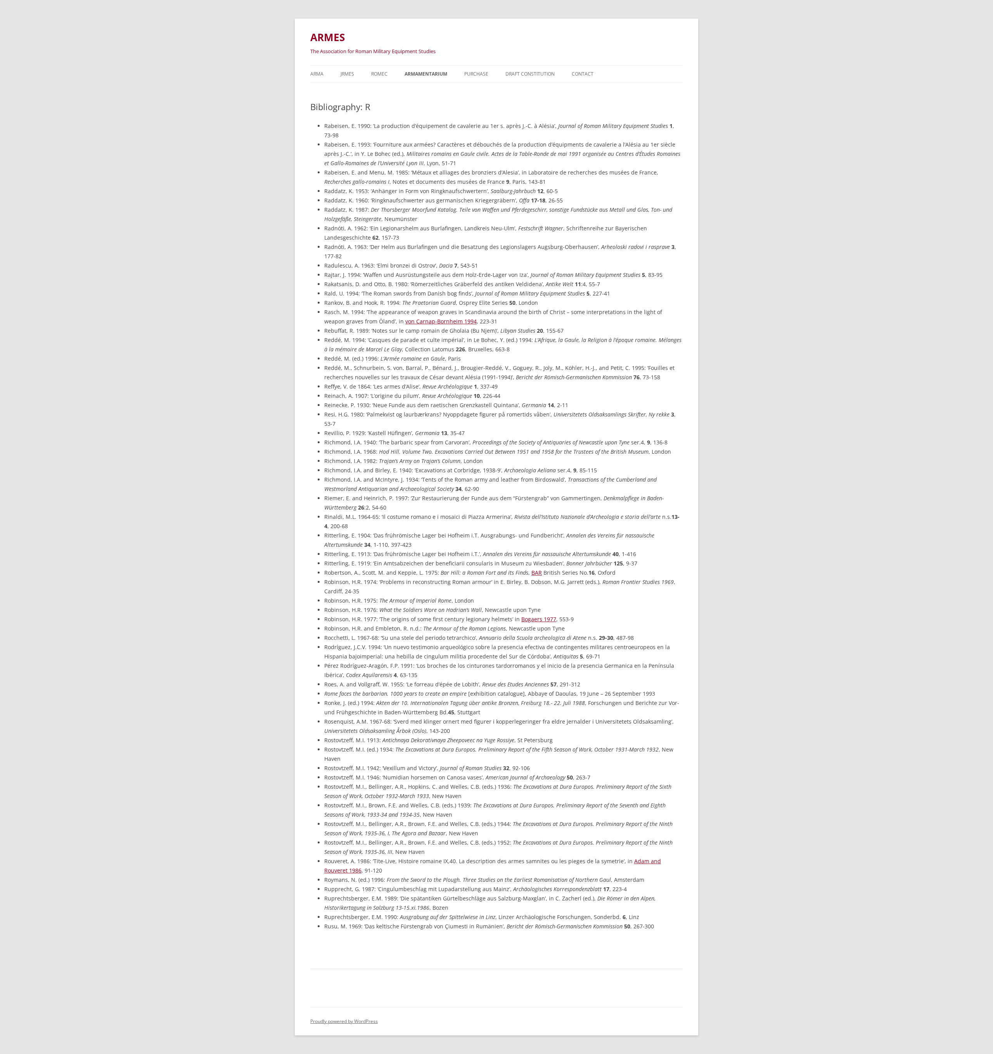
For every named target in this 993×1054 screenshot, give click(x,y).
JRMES (347, 74)
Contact (582, 74)
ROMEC (379, 74)
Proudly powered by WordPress (344, 1021)
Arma (317, 74)
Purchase (476, 74)
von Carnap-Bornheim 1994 (441, 321)
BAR (536, 572)
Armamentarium (426, 74)
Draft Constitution (530, 74)
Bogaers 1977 (538, 619)
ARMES (327, 37)
